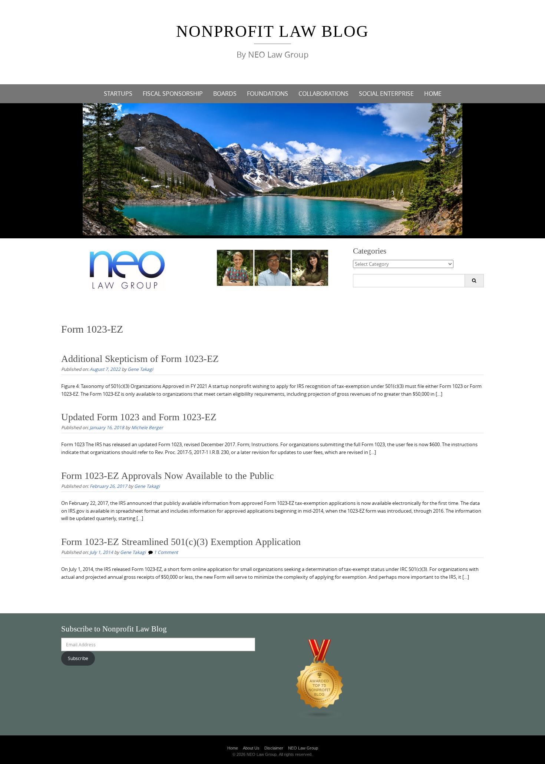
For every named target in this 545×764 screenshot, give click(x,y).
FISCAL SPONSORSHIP (173, 93)
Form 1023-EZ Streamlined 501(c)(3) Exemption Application (181, 541)
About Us (251, 748)
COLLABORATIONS (323, 93)
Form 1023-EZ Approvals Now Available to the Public (167, 475)
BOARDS (225, 93)
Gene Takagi (140, 369)
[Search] (474, 280)
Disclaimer (273, 748)
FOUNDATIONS (267, 93)
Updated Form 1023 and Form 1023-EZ (139, 417)
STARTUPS (118, 93)
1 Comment (166, 552)
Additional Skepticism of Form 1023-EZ (140, 358)
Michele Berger (147, 427)
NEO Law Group (303, 748)
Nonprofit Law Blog (272, 31)
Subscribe (78, 658)
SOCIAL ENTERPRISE (386, 93)
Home (232, 748)
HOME (433, 93)
